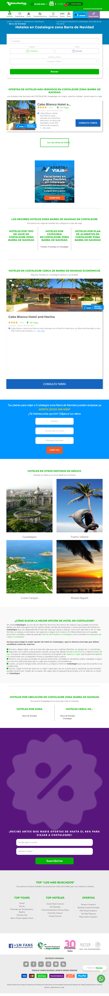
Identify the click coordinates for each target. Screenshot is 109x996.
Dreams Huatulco (88, 904)
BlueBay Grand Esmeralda (88, 907)
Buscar (54, 71)
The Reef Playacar (88, 914)
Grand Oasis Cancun (55, 904)
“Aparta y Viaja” (73, 654)
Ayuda (88, 984)
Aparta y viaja (49, 987)
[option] (54, 334)
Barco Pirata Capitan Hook (22, 918)
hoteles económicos (75, 652)
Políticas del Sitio (42, 984)
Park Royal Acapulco (88, 911)
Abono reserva (96, 984)
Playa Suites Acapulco (88, 917)
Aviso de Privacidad (55, 984)
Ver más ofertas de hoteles (58, 142)
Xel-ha (22, 906)
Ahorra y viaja (59, 987)
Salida (77, 47)
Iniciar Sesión (76, 4)
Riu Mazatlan (55, 907)
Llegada (32, 47)
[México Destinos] (18, 3)
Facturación (67, 984)
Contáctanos (30, 984)
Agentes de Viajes (79, 984)
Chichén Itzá (22, 915)
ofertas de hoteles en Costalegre (57, 634)
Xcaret (22, 903)
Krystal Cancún (55, 916)
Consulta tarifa (88, 123)
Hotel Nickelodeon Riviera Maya (55, 910)
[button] (41, 14)
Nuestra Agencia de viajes (16, 984)
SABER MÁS (54, 450)
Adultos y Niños (54, 57)
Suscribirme (54, 861)
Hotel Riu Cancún (55, 913)
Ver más (46, 128)
